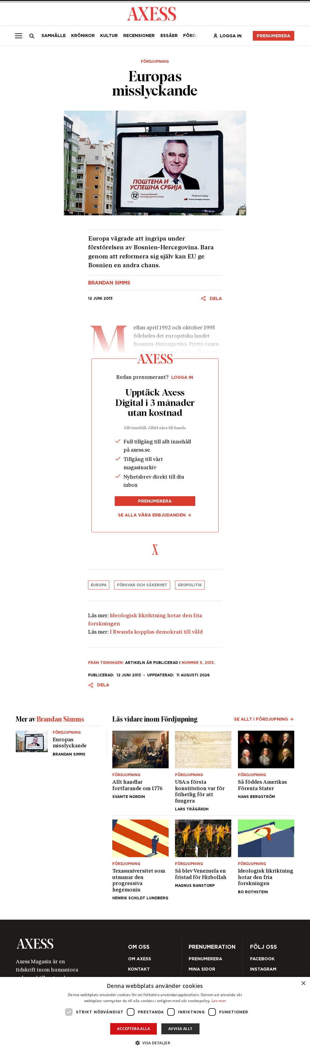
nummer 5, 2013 (198, 662)
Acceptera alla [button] (133, 1028)
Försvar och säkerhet (142, 585)
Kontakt (139, 969)
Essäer (169, 35)
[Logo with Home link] (151, 13)
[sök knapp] (32, 36)
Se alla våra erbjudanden (152, 515)
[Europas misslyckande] (58, 743)
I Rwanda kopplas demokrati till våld (156, 632)
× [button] (303, 983)
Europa (99, 585)
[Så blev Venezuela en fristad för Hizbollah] (203, 860)
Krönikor (83, 35)
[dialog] (155, 1015)
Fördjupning (155, 61)
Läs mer (219, 1000)
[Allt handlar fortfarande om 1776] (140, 771)
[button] (155, 1043)
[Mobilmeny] (18, 35)
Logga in (231, 35)
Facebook (262, 958)
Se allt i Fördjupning (261, 719)
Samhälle (53, 35)
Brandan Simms (109, 283)
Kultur (109, 35)
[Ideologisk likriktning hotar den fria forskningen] (266, 860)
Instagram (263, 969)
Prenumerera (273, 35)
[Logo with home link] (70, 944)
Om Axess (139, 958)
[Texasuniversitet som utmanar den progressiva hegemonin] (140, 860)
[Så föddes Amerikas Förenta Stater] (266, 771)
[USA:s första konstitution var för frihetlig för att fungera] (203, 771)
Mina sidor (202, 969)
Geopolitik (190, 585)
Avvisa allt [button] (180, 1028)
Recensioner (139, 35)
